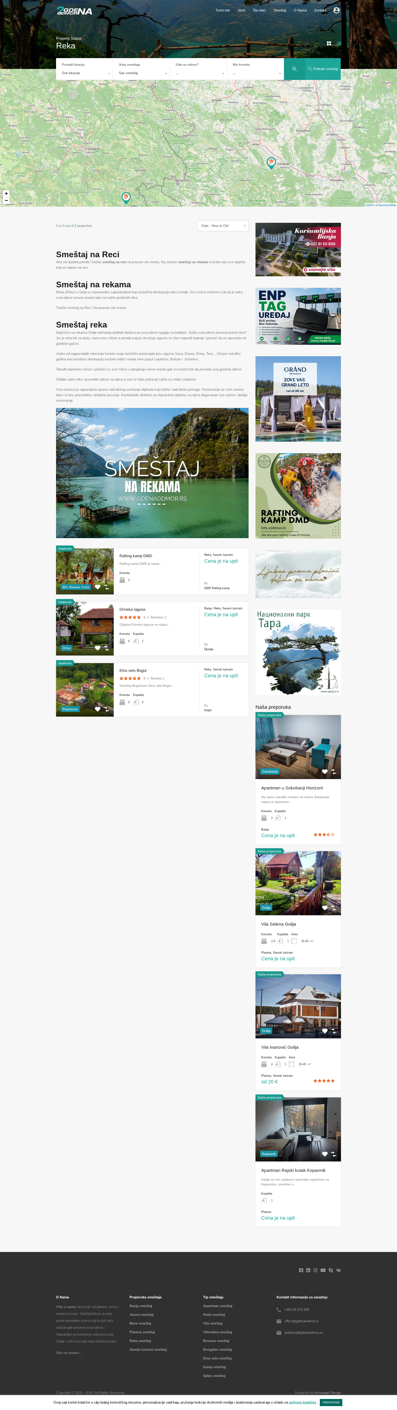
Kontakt (320, 10)
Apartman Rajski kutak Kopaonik (293, 1170)
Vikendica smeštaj (217, 1332)
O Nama (300, 10)
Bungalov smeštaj (217, 1349)
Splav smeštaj (214, 1376)
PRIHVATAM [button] (331, 1402)
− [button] (6, 200)
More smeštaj (140, 1323)
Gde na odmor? (187, 64)
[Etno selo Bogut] (271, 163)
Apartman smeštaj (217, 1306)
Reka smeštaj (140, 1341)
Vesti (241, 10)
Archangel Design (327, 1393)
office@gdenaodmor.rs (302, 1321)
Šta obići (259, 10)
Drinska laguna (132, 609)
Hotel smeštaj (214, 1315)
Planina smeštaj (142, 1332)
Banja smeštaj (141, 1306)
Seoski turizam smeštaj (148, 1349)
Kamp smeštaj (214, 1367)
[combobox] (84, 74)
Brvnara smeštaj (216, 1341)
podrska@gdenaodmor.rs (304, 1332)
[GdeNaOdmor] (74, 13)
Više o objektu (85, 645)
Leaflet (370, 205)
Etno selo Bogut (133, 670)
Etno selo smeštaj (217, 1358)
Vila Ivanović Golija (280, 1047)
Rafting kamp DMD (135, 556)
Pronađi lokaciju (73, 64)
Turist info (223, 10)
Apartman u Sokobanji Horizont (292, 788)
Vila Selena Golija (278, 924)
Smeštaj (280, 10)
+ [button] (6, 193)
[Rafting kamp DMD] (126, 198)
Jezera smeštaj (141, 1315)
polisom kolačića (302, 1402)
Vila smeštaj (212, 1323)
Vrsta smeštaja (129, 64)
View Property (298, 766)
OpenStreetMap (387, 205)
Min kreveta (241, 64)
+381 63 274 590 (296, 1309)
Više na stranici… (69, 1353)
